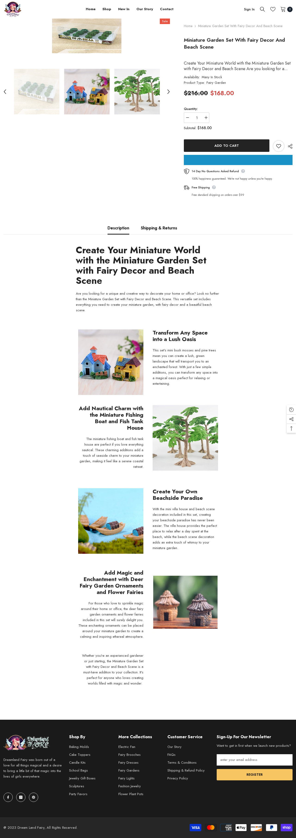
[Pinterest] (33, 797)
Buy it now (238, 160)
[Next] (168, 91)
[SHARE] (288, 146)
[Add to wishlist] (278, 146)
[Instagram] (20, 797)
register (255, 774)
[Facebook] (8, 797)
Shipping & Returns (159, 228)
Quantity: (191, 108)
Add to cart (226, 145)
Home (188, 25)
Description (118, 228)
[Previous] (4, 91)
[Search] (262, 9)
